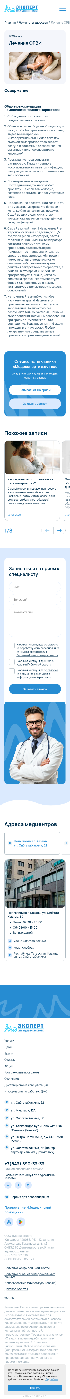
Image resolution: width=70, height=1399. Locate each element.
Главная (10, 22)
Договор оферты (16, 1289)
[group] (32, 481)
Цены (8, 1047)
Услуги (9, 1040)
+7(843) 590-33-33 (24, 1164)
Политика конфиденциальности (27, 1268)
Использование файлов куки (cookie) (30, 1282)
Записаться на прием (35, 390)
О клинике (11, 1078)
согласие (52, 670)
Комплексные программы (22, 1072)
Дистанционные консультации (26, 1085)
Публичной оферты (39, 664)
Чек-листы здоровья (33, 22)
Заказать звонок (35, 404)
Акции (8, 1066)
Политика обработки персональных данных (29, 1276)
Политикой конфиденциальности (37, 655)
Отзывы (9, 1059)
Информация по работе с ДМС (26, 1091)
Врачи (8, 1053)
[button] (47, 530)
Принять (35, 1388)
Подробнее (51, 1379)
